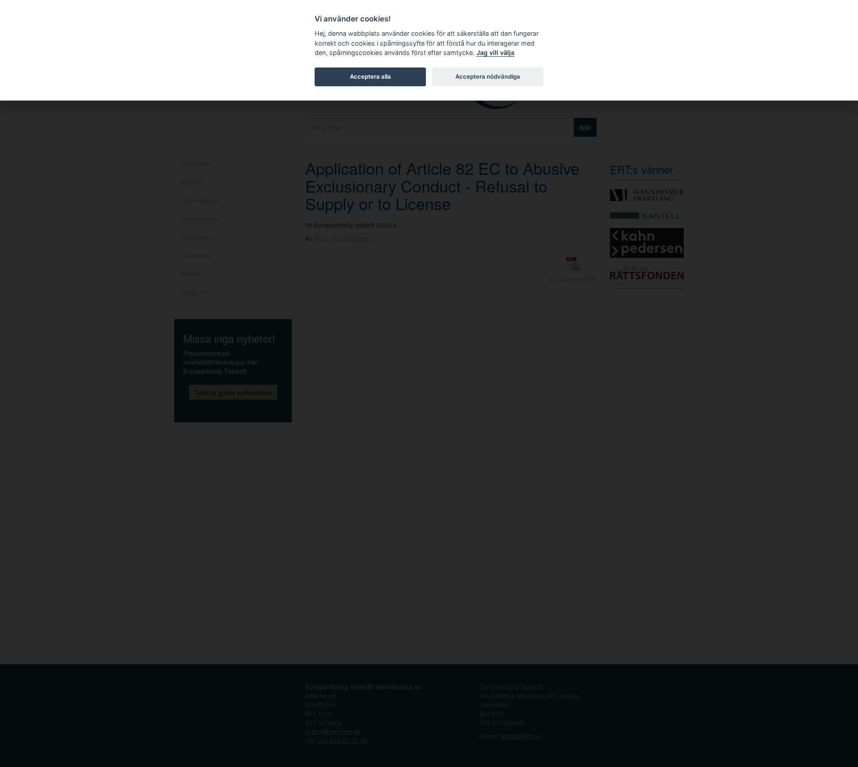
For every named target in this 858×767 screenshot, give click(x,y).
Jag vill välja (495, 52)
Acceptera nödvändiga (487, 76)
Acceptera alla (370, 76)
